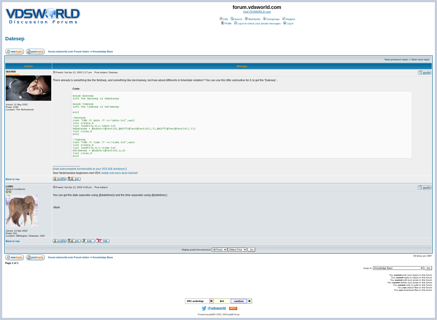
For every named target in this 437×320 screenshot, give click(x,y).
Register (290, 19)
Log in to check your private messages (259, 23)
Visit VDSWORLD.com (257, 11)
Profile (228, 23)
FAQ (225, 19)
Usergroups (273, 19)
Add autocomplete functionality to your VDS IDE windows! (89, 168)
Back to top (13, 179)
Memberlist (254, 19)
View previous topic (396, 59)
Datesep (14, 38)
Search (238, 19)
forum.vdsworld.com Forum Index (68, 51)
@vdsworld (217, 308)
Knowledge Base (103, 51)
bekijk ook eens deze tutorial (119, 173)
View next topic (420, 59)
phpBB (211, 314)
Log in (290, 23)
